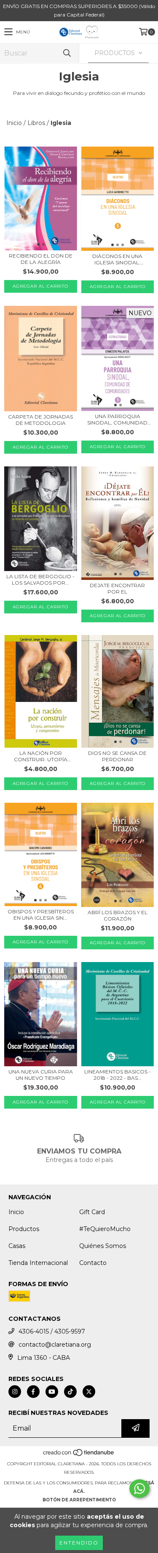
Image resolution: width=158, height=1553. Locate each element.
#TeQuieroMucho (105, 1229)
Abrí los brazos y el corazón (117, 915)
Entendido (79, 1542)
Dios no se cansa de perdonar (117, 756)
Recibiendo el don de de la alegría (40, 258)
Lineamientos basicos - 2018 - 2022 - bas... (117, 1074)
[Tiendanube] (79, 1455)
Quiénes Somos (102, 1246)
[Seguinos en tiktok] (70, 1391)
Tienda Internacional (38, 1263)
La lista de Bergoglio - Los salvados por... (40, 579)
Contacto (93, 1263)
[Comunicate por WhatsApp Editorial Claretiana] (139, 1488)
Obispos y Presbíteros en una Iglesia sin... (41, 914)
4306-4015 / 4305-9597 (52, 1331)
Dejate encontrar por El (117, 588)
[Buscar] (66, 53)
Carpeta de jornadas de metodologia (40, 419)
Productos (23, 1229)
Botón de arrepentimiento (79, 1500)
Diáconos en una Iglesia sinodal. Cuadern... (117, 259)
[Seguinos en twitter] (89, 1391)
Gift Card (92, 1212)
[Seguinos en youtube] (52, 1391)
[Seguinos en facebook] (33, 1391)
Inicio (14, 123)
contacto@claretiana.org (55, 1344)
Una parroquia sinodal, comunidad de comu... (117, 419)
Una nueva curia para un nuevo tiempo (40, 1074)
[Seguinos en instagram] (14, 1391)
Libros (36, 123)
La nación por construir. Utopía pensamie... (40, 756)
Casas (16, 1246)
